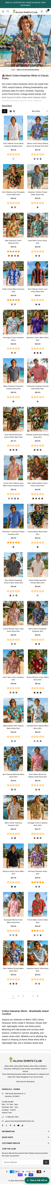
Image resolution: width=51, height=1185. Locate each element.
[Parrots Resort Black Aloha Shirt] (37, 516)
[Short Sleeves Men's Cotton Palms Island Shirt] (37, 467)
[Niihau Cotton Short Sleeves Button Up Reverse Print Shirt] (37, 128)
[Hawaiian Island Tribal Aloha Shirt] (37, 952)
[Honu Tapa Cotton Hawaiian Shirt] (13, 661)
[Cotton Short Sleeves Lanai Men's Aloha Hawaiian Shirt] (13, 467)
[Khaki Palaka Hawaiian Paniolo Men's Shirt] (37, 564)
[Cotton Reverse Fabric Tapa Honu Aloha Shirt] (13, 613)
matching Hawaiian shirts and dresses (21, 1074)
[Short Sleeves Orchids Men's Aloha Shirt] (13, 952)
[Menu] (3, 11)
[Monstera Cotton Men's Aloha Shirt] (37, 322)
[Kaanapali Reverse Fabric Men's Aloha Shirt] (13, 904)
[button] (46, 11)
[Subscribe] (46, 1162)
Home (13, 70)
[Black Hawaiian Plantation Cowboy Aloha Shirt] (13, 370)
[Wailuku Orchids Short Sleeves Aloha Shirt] (37, 419)
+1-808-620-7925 (11, 1117)
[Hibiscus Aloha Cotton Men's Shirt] (13, 855)
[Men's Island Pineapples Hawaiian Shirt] (37, 613)
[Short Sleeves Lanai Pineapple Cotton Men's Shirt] (13, 176)
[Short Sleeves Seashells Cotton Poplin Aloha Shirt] (13, 564)
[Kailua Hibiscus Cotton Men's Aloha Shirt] (37, 661)
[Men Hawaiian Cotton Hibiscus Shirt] (13, 225)
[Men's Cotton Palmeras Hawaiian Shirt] (13, 807)
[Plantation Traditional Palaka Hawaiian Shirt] (13, 516)
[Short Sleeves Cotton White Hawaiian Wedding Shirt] (13, 128)
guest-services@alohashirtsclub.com (19, 1121)
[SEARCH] (7, 11)
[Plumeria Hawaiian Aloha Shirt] (37, 855)
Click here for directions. (25, 1082)
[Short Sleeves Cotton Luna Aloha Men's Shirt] (37, 273)
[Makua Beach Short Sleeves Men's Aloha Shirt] (13, 710)
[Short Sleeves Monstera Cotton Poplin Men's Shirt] (13, 419)
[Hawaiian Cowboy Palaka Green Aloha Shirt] (37, 176)
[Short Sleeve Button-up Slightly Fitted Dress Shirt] (37, 758)
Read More (7, 106)
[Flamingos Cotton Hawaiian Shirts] (13, 322)
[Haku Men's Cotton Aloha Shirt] (37, 225)
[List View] (14, 111)
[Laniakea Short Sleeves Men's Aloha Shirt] (37, 710)
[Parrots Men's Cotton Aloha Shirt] (37, 904)
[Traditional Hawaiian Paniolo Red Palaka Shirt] (37, 370)
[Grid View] (10, 111)
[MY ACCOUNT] (41, 11)
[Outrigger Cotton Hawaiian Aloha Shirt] (37, 807)
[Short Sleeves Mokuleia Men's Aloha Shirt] (13, 758)
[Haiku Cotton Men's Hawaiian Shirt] (13, 273)
